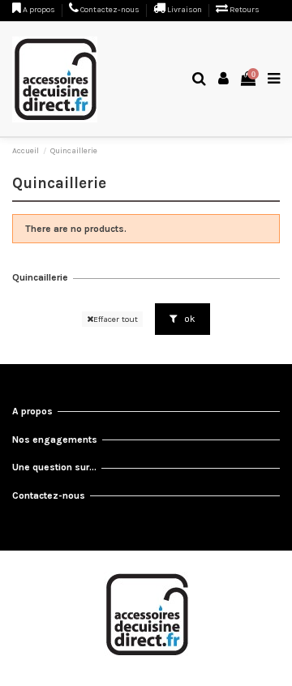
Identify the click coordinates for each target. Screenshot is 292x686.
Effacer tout (115, 319)
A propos (39, 10)
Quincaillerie (40, 277)
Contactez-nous (110, 10)
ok (188, 318)
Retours (244, 10)
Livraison (184, 10)
